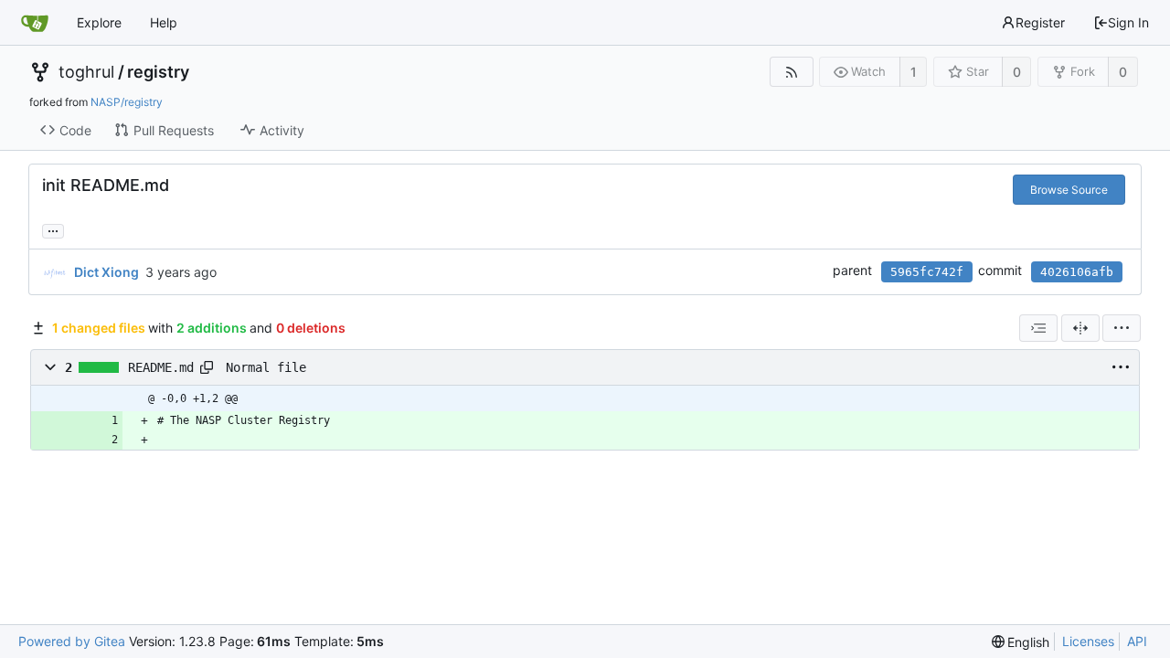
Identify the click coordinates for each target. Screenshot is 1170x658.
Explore (99, 22)
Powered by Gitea (71, 641)
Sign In (1128, 22)
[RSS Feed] (791, 72)
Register (1040, 22)
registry (158, 72)
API (1137, 641)
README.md (161, 367)
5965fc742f (926, 272)
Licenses (1088, 641)
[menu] (1121, 328)
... (53, 229)
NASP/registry (126, 102)
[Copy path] (206, 367)
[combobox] (1038, 328)
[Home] (34, 22)
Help (163, 22)
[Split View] (1080, 328)
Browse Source (1069, 189)
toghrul (86, 72)
